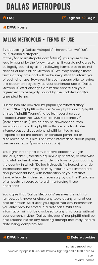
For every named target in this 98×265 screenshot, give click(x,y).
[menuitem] (8, 18)
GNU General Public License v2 (57, 118)
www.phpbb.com (16, 126)
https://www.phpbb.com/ (40, 143)
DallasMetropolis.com (80, 246)
